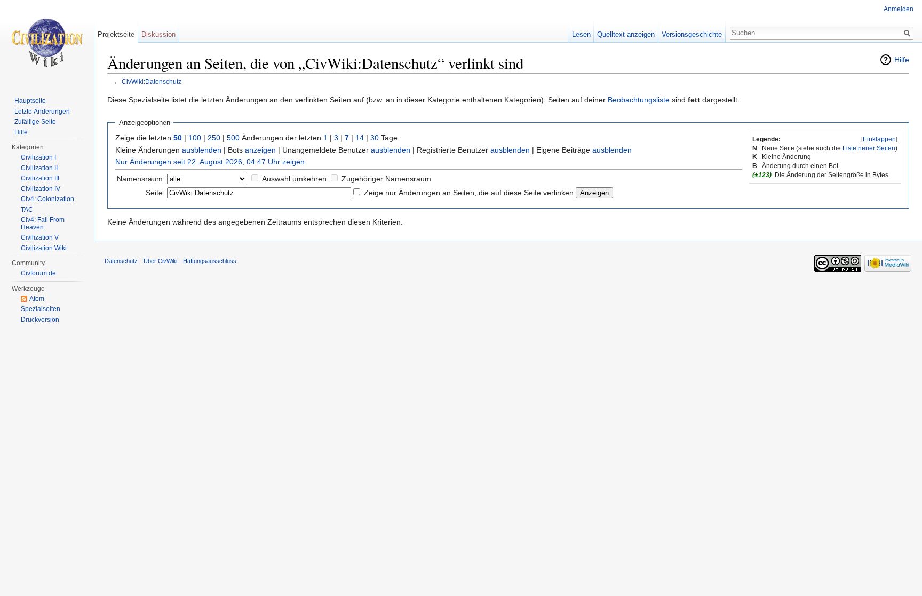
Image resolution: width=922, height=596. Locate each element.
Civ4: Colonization (47, 199)
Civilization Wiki (44, 248)
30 (374, 137)
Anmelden (898, 9)
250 (214, 137)
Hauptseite (30, 101)
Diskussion (158, 34)
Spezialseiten (40, 309)
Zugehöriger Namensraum (386, 178)
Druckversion (40, 319)
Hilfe (901, 59)
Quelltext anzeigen (626, 34)
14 (359, 137)
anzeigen (260, 150)
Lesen (581, 34)
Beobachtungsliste (639, 100)
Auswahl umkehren (294, 178)
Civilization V (40, 237)
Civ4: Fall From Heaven (43, 223)
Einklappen (879, 139)
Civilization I (38, 157)
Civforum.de (38, 273)
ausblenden (201, 150)
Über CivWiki (160, 261)
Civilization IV (40, 189)
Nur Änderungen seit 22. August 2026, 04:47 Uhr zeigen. (211, 161)
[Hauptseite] (47, 42)
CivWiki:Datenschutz (151, 81)
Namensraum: (141, 178)
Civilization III (40, 178)
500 (233, 137)
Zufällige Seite (35, 121)
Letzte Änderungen (42, 111)
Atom (36, 299)
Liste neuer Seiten (868, 148)
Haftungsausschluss (209, 261)
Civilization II (39, 168)
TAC (27, 209)
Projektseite (116, 34)
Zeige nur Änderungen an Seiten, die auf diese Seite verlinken (469, 192)
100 (194, 137)
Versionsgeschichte (692, 34)
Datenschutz (121, 261)
